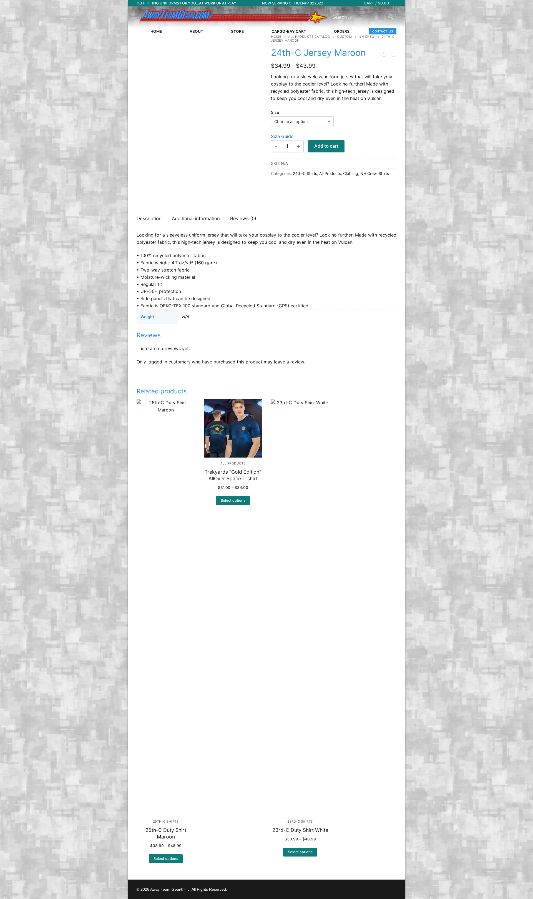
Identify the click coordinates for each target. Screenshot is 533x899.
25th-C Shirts (166, 821)
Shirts (384, 173)
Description (149, 218)
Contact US (382, 31)
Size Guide (282, 136)
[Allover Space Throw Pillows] (384, 54)
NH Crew (367, 37)
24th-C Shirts (305, 173)
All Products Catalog (309, 37)
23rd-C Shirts (300, 821)
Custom (344, 37)
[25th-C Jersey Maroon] (393, 54)
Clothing (350, 173)
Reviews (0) (243, 218)
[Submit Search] (390, 17)
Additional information (196, 218)
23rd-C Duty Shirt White (300, 830)
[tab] (149, 219)
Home (276, 37)
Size (275, 112)
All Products (330, 173)
